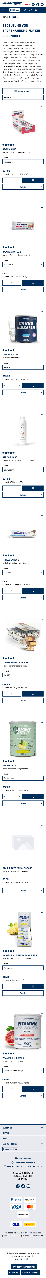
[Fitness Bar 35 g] (23, 533)
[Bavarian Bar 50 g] (23, 225)
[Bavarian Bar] (23, 123)
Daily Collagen (10, 457)
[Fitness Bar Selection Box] (23, 636)
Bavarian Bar (9, 149)
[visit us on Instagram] (33, 4)
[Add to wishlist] (42, 105)
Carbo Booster (10, 354)
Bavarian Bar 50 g (11, 252)
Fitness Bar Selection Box (16, 662)
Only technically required (24, 1266)
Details (23, 187)
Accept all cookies (30, 1272)
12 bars (7, 675)
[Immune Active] (23, 739)
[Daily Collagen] (23, 431)
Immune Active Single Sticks (17, 868)
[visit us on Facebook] (38, 4)
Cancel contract (10, 1149)
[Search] (24, 9)
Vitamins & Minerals (13, 1058)
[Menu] (3, 9)
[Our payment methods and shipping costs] (23, 1207)
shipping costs (31, 1232)
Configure (13, 1272)
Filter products (25, 91)
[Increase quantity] (19, 180)
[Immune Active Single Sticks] (23, 842)
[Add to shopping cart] (33, 180)
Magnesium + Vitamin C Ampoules (19, 955)
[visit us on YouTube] (42, 4)
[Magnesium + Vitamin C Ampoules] (23, 929)
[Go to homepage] (23, 3)
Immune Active (10, 765)
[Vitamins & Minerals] (23, 1031)
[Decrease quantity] (4, 180)
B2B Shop (14, 10)
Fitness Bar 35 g (10, 559)
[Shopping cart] (42, 10)
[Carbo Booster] (23, 328)
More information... (23, 1259)
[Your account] (36, 9)
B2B (4, 1138)
